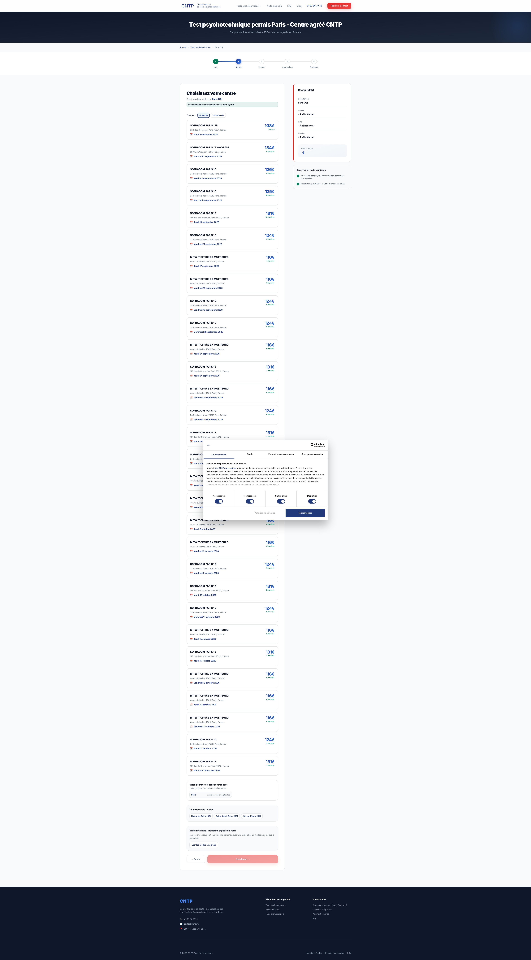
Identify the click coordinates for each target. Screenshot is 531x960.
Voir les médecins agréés (204, 845)
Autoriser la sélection (265, 513)
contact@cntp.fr (191, 924)
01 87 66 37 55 (314, 5)
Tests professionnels (275, 914)
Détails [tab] (250, 454)
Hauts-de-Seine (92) (201, 816)
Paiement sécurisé (321, 914)
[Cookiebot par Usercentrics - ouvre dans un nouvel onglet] (312, 445)
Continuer (243, 859)
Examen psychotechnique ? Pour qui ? (330, 905)
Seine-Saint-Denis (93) (227, 816)
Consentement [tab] (219, 454)
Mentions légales (314, 953)
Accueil (183, 47)
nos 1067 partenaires (225, 468)
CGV (349, 953)
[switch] (250, 501)
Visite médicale (272, 909)
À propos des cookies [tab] (312, 454)
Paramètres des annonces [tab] (281, 454)
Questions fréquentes (322, 909)
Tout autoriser (305, 513)
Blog (315, 918)
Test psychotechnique (200, 47)
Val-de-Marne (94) (252, 816)
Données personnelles (334, 953)
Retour (196, 859)
